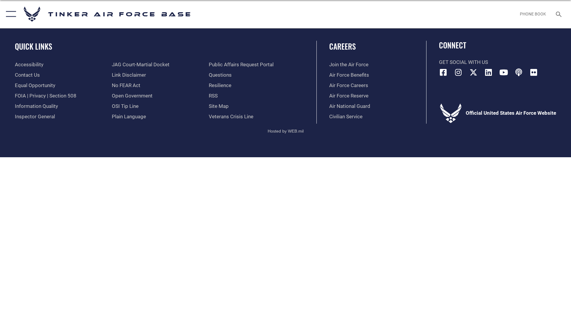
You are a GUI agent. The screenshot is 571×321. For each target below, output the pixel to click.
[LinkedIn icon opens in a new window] (488, 72)
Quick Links (33, 46)
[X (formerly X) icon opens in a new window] (473, 72)
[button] (9, 14)
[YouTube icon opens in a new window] (503, 72)
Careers (342, 46)
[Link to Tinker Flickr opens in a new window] (533, 72)
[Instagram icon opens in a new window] (458, 72)
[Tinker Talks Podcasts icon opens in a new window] (518, 72)
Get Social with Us (463, 62)
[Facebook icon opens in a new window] (443, 72)
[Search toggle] (559, 14)
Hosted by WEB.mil (286, 131)
